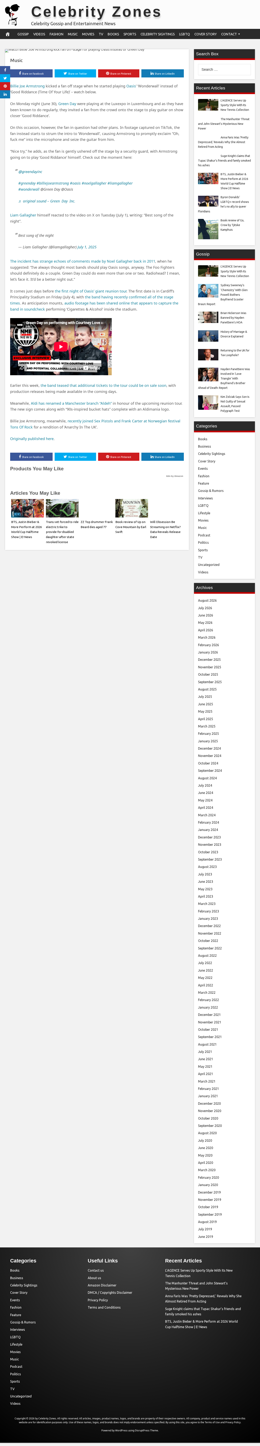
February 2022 (208, 1000)
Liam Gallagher (23, 215)
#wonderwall (28, 189)
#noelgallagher (94, 183)
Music (73, 34)
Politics (203, 542)
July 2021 (205, 1052)
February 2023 (208, 911)
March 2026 (207, 637)
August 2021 (207, 1044)
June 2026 (205, 615)
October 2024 (208, 763)
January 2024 (208, 830)
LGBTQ (184, 34)
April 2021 (205, 1074)
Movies (88, 34)
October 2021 (208, 1029)
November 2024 (209, 756)
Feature (203, 483)
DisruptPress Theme (146, 1430)
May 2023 (205, 889)
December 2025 (209, 659)
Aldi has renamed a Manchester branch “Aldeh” (71, 403)
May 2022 (205, 978)
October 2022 (208, 941)
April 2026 (205, 630)
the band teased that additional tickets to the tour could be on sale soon (103, 385)
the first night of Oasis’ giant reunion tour (90, 291)
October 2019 (208, 1207)
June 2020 (205, 1148)
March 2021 (207, 1081)
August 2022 (207, 955)
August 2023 (207, 867)
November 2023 (209, 844)
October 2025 (208, 674)
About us (94, 1278)
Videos (39, 34)
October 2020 (208, 1118)
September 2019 (210, 1214)
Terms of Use (212, 1422)
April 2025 (205, 719)
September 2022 (210, 948)
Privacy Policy (98, 1300)
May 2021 (205, 1066)
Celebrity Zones (96, 11)
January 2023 (208, 918)
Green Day (67, 103)
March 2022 (207, 992)
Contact (229, 34)
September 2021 (210, 1037)
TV (101, 34)
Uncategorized (209, 564)
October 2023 (208, 852)
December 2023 (209, 837)
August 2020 (207, 1133)
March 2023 (207, 904)
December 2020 (209, 1103)
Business (204, 446)
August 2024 (207, 778)
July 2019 (205, 1229)
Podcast (204, 535)
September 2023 (210, 859)
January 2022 (208, 1007)
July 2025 (205, 696)
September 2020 (210, 1125)
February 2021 (208, 1088)
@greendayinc (30, 172)
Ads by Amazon (174, 476)
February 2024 (208, 822)
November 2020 (209, 1111)
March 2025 (207, 726)
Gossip (23, 34)
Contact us (96, 1270)
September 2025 (210, 682)
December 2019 (209, 1192)
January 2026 (208, 652)
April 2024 (205, 807)
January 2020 (208, 1185)
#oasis (75, 183)
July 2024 (205, 785)
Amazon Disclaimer (102, 1285)
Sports (130, 34)
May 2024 (205, 800)
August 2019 (207, 1222)
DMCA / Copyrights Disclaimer (110, 1292)
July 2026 (205, 608)
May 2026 (205, 622)
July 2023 (205, 874)
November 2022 (209, 933)
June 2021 (205, 1059)
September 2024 (210, 770)
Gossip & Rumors (211, 491)
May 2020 (205, 1155)
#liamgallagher (120, 183)
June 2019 (205, 1236)
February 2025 (208, 733)
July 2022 (205, 963)
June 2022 (205, 970)
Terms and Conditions (104, 1307)
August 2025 (207, 689)
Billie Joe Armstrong (27, 86)
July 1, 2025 (87, 247)
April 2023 (205, 896)
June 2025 (205, 704)
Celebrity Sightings (158, 34)
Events (203, 468)
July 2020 (205, 1140)
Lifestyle (204, 513)
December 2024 (209, 748)
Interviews (205, 498)
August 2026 (207, 600)
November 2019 (209, 1199)
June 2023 (205, 881)
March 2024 (207, 815)
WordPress (121, 1430)
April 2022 (205, 985)
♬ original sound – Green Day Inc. (46, 201)
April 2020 (205, 1162)
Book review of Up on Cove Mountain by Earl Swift (130, 527)
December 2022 (209, 926)
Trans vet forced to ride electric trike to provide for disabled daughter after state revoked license (62, 532)
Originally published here (32, 438)
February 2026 (208, 645)
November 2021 (209, 1022)
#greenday (27, 183)
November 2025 (209, 667)
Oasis (131, 86)
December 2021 (209, 1015)
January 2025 (208, 741)
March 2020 (207, 1170)
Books (113, 34)
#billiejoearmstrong (53, 183)
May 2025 (205, 711)
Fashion (56, 34)
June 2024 (205, 793)
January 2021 (208, 1096)
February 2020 (208, 1177)
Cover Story (205, 34)
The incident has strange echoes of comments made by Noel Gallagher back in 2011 (82, 261)
